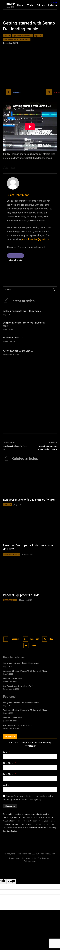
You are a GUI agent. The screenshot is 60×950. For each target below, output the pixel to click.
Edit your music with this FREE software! (22, 311)
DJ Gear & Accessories (22, 36)
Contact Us (31, 858)
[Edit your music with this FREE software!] (52, 312)
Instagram (34, 639)
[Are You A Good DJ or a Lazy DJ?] (52, 352)
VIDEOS (7, 36)
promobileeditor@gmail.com (36, 239)
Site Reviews (43, 858)
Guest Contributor (18, 195)
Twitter (34, 645)
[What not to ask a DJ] (52, 339)
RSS (51, 639)
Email (6, 752)
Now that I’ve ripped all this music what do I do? (28, 547)
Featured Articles (12, 554)
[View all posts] (15, 255)
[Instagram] (25, 639)
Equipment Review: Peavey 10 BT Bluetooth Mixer (24, 324)
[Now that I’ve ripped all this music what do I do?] (30, 526)
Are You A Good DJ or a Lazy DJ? (18, 350)
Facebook (15, 639)
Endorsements (30, 861)
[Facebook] (5, 639)
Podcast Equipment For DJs (21, 595)
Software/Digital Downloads (17, 39)
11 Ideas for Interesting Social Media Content (46, 448)
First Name (9, 763)
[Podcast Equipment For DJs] (30, 576)
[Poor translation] (11, 881)
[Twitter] (25, 645)
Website (7, 785)
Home (11, 858)
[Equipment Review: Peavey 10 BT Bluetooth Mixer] (52, 326)
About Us (20, 858)
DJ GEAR (38, 36)
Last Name (9, 774)
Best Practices (10, 600)
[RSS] (44, 639)
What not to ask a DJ (12, 337)
